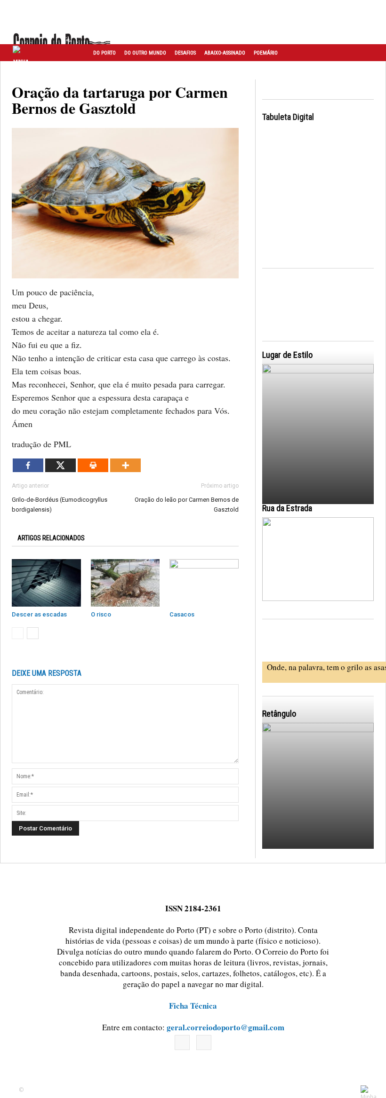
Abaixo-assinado (224, 53)
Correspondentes (115, 70)
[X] (60, 465)
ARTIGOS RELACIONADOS (51, 538)
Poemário (266, 53)
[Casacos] (204, 583)
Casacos (181, 614)
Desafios (185, 53)
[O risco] (125, 583)
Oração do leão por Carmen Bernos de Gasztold (187, 504)
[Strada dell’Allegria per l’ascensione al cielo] (318, 559)
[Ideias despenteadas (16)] (318, 792)
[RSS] (203, 1042)
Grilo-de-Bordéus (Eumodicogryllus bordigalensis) (59, 504)
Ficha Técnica (193, 1005)
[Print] (93, 465)
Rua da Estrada (287, 508)
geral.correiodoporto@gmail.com (225, 1027)
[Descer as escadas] (46, 583)
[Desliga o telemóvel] (318, 433)
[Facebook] (28, 465)
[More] (125, 465)
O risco (101, 614)
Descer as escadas (39, 614)
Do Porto (104, 53)
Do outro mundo (145, 53)
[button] (368, 52)
